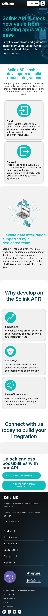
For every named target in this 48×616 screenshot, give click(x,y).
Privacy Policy (8, 594)
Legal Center (7, 606)
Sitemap (5, 602)
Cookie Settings (8, 598)
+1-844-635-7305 (11, 522)
